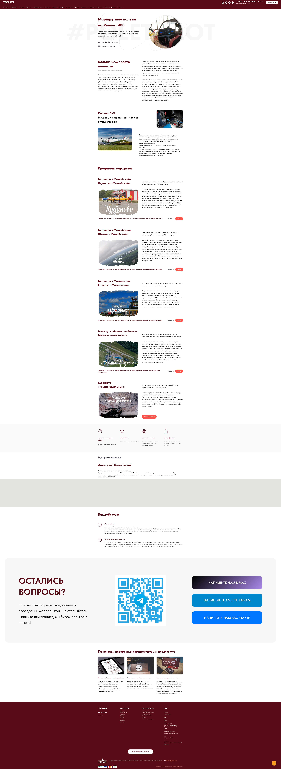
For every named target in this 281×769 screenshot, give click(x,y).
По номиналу (6, 7)
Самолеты (21, 7)
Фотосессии (92, 7)
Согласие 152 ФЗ (168, 723)
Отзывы (165, 728)
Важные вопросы (167, 714)
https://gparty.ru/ (171, 761)
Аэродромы (14, 7)
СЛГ (165, 736)
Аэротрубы (100, 7)
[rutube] (233, 2)
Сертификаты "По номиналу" (148, 712)
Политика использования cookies (171, 726)
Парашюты (47, 7)
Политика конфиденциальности (170, 725)
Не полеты (120, 7)
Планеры (54, 7)
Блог (165, 717)
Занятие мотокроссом (146, 715)
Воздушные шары (38, 7)
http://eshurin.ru (179, 766)
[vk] (229, 2)
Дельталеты (69, 7)
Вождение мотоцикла (146, 714)
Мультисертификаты (110, 7)
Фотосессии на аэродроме (148, 718)
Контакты (166, 712)
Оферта (165, 720)
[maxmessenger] (223, 2)
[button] (272, 2)
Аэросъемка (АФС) (168, 737)
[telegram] (226, 2)
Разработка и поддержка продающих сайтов (166, 766)
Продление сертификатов (169, 731)
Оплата (165, 722)
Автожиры (61, 7)
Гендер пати (84, 7)
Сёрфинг (144, 717)
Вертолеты (29, 7)
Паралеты (76, 7)
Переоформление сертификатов (171, 733)
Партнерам (166, 741)
